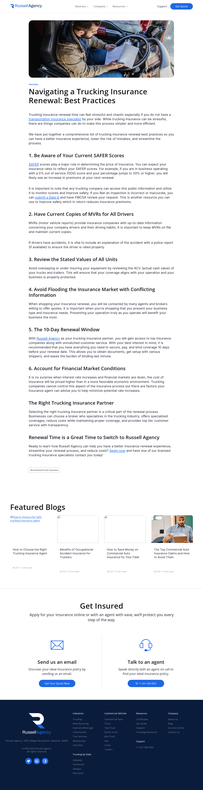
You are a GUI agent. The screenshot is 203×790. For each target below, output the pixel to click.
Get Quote (181, 6)
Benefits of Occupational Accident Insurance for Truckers (76, 553)
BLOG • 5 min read (22, 568)
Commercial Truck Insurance (44, 470)
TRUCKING (33, 84)
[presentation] (31, 529)
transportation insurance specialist (55, 119)
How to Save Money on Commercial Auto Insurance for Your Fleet (123, 553)
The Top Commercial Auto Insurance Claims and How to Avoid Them (172, 553)
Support (162, 6)
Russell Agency (48, 338)
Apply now (117, 451)
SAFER (34, 164)
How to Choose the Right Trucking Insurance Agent (30, 551)
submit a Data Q (47, 197)
